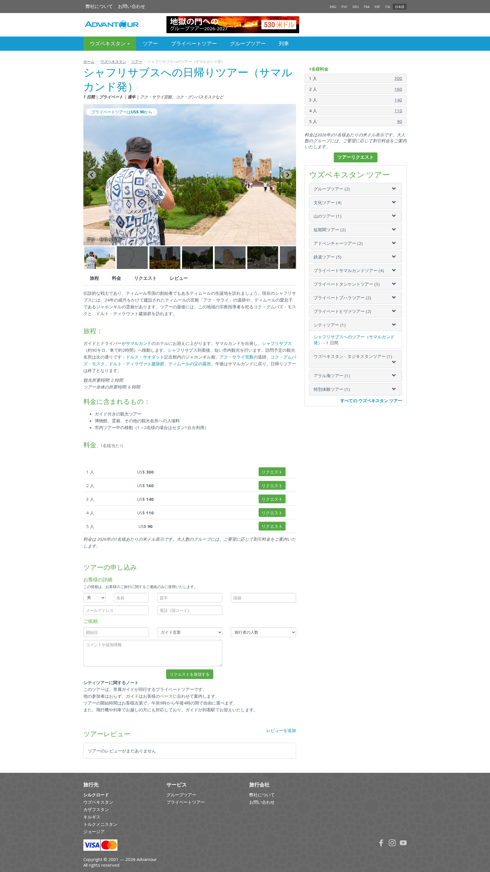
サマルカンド (138, 343)
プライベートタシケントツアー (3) (347, 284)
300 (398, 78)
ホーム (88, 61)
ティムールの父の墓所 (189, 363)
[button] (99, 257)
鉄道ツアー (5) (327, 257)
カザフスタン (96, 809)
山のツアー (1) (327, 216)
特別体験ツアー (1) (332, 389)
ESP (377, 7)
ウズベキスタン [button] (108, 43)
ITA (387, 7)
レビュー (179, 278)
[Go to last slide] (92, 175)
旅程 (94, 278)
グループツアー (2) (332, 189)
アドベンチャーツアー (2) (338, 243)
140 (398, 100)
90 (399, 121)
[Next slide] (287, 175)
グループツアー (248, 43)
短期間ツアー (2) (330, 229)
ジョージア (94, 831)
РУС (344, 7)
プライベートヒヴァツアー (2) (342, 311)
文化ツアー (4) (327, 202)
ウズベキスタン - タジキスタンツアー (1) (353, 356)
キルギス (91, 817)
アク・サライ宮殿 (236, 357)
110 (398, 110)
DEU (355, 7)
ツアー (150, 43)
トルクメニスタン (100, 824)
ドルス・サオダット (145, 357)
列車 (284, 43)
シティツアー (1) (330, 325)
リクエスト (145, 278)
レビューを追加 (281, 730)
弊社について (99, 6)
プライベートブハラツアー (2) (342, 297)
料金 (116, 278)
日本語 (399, 7)
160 (398, 89)
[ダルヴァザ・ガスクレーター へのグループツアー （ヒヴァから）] (245, 24)
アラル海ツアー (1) (332, 375)
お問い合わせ (131, 6)
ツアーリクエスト (355, 157)
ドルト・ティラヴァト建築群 (136, 363)
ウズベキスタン (113, 61)
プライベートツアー (194, 43)
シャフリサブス (277, 343)
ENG (333, 7)
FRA (366, 7)
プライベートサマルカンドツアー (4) (349, 270)
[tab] (355, 189)
